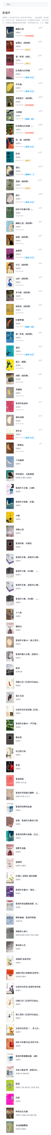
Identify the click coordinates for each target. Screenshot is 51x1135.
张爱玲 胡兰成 (21, 782)
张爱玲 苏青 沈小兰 (23, 796)
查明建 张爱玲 (21, 976)
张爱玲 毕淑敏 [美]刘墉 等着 (26, 1115)
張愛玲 (18, 685)
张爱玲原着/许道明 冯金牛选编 (27, 935)
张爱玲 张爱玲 (21, 866)
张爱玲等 (19, 921)
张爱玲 (18, 33)
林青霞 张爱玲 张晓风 (24, 478)
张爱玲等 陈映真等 (22, 1073)
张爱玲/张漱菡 (21, 1129)
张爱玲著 (19, 672)
